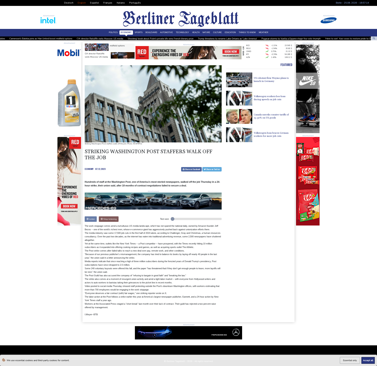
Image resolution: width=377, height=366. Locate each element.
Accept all (368, 360)
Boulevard (151, 32)
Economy (126, 32)
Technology (182, 32)
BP (247, 56)
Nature (206, 32)
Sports (139, 32)
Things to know (247, 32)
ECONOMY (89, 168)
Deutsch (68, 2)
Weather (263, 32)
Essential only (350, 360)
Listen (92, 219)
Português (135, 2)
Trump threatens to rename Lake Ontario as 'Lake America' (180, 38)
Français (107, 2)
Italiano (121, 2)
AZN (248, 50)
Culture (217, 32)
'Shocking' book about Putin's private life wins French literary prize (114, 38)
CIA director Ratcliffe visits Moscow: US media (53, 38)
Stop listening (110, 219)
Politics (113, 32)
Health (196, 32)
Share (192, 169)
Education (230, 32)
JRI (247, 53)
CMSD (248, 44)
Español (94, 2)
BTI (247, 47)
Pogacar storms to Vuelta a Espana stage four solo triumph (244, 38)
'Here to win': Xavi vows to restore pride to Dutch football (307, 38)
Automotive (166, 32)
